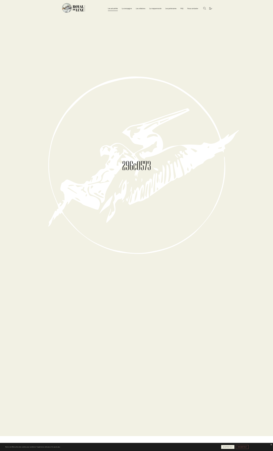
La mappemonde (155, 8)
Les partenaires (170, 8)
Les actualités (113, 8)
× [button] (271, 445)
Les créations (140, 8)
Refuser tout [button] (242, 447)
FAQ (181, 8)
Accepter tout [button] (228, 447)
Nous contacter (192, 8)
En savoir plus (56, 447)
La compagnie (127, 8)
